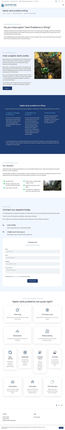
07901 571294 (6, 418)
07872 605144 (6, 417)
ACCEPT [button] (61, 427)
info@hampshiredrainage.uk (9, 420)
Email (6, 255)
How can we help (8, 267)
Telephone (7, 261)
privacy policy (16, 276)
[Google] (62, 1)
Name (6, 249)
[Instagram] (59, 1)
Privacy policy (36, 417)
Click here (38, 427)
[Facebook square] (56, 1)
